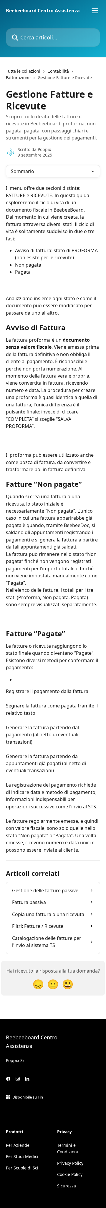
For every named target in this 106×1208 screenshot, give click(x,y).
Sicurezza (66, 1186)
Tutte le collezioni (23, 71)
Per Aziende (17, 1145)
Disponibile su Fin (27, 1097)
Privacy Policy (70, 1163)
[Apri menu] (95, 10)
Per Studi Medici (22, 1156)
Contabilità (58, 71)
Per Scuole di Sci (22, 1168)
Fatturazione (18, 77)
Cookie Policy (69, 1174)
